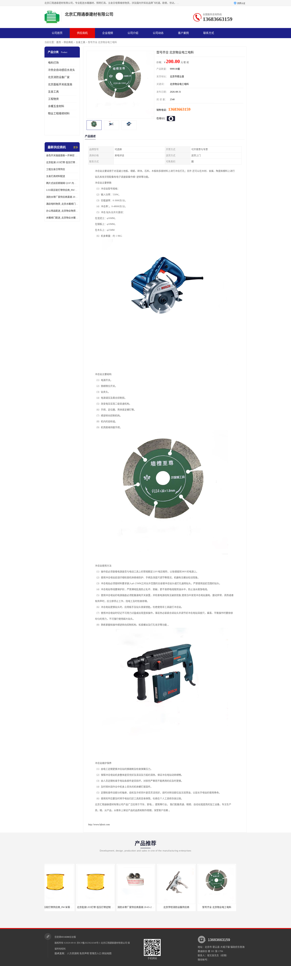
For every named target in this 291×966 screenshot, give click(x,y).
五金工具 (80, 42)
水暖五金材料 (56, 106)
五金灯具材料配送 (55, 176)
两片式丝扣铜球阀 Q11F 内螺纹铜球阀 (62, 183)
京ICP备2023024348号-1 (88, 943)
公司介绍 (132, 33)
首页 (58, 42)
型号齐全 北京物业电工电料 (185, 907)
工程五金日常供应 (55, 169)
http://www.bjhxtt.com (99, 824)
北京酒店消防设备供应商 (225, 907)
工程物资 (53, 99)
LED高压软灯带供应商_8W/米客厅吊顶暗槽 (62, 190)
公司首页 (57, 33)
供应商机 (82, 33)
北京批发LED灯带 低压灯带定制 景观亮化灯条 (62, 162)
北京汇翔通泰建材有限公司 (114, 943)
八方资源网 (73, 953)
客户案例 (183, 33)
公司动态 (158, 33)
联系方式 (208, 33)
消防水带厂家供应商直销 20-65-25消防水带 (62, 197)
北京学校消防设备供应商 (145, 907)
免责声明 (84, 953)
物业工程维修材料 (59, 113)
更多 (75, 147)
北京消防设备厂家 (59, 77)
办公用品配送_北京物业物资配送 (62, 211)
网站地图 (106, 953)
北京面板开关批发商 (60, 84)
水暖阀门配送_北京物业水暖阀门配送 (62, 217)
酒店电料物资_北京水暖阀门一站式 (62, 204)
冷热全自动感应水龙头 (61, 69)
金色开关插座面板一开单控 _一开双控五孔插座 (62, 155)
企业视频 (107, 33)
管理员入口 (95, 953)
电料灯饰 (53, 62)
